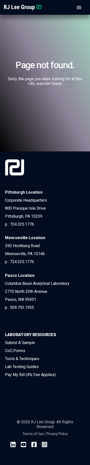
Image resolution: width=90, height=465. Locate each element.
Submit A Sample (20, 342)
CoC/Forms (15, 350)
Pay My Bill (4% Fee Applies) (30, 374)
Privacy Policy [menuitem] (57, 434)
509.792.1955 (22, 307)
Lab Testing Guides (22, 366)
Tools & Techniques (22, 358)
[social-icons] (13, 445)
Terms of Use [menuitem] (33, 434)
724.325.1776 (22, 224)
